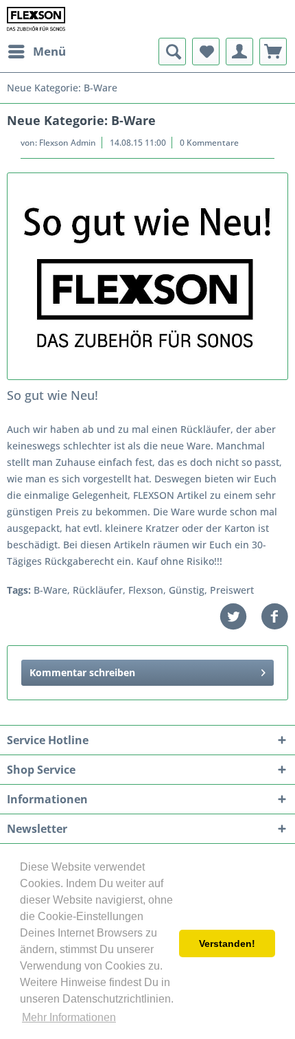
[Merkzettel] (206, 51)
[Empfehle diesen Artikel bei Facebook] (274, 617)
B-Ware (50, 589)
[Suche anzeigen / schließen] (172, 51)
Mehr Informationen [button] (69, 1017)
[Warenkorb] (273, 51)
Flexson (145, 589)
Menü (49, 51)
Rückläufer (98, 589)
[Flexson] (147, 276)
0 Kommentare (209, 142)
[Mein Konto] (239, 51)
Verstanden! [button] (227, 943)
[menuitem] (36, 51)
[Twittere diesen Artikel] (240, 617)
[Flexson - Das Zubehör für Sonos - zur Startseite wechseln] (36, 19)
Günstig (186, 589)
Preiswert (232, 589)
